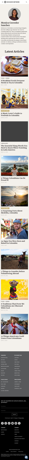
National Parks (4, 364)
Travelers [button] (17, 427)
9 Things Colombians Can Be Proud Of (13, 179)
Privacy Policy (21, 418)
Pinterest (16, 423)
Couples (16, 359)
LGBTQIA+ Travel (17, 370)
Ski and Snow (3, 368)
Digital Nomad (17, 375)
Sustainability (17, 384)
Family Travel (17, 362)
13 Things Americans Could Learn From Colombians (12, 337)
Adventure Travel (4, 357)
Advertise (3, 434)
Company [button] (3, 427)
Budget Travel (17, 373)
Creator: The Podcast (18, 436)
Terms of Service (13, 451)
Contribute (17, 440)
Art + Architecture (4, 381)
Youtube (12, 423)
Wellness (3, 375)
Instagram (5, 423)
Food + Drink (5, 78)
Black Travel (17, 368)
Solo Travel (17, 364)
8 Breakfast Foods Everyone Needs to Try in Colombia (13, 82)
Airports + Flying (18, 381)
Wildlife (2, 370)
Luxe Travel (17, 357)
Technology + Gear (18, 388)
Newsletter (17, 429)
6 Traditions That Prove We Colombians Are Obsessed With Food (12, 306)
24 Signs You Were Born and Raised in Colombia (13, 242)
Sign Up (14, 414)
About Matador (4, 429)
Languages (4, 143)
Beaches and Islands (5, 366)
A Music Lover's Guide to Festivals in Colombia (11, 114)
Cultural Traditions (5, 390)
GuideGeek (16, 443)
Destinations (17, 432)
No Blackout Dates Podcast (20, 438)
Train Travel (3, 362)
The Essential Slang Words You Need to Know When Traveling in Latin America (14, 148)
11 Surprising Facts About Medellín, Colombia (11, 212)
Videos (16, 434)
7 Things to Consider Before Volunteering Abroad (13, 272)
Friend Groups (17, 366)
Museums (2, 388)
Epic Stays (3, 359)
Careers (2, 432)
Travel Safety (17, 386)
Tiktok (9, 423)
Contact (7, 451)
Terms (16, 418)
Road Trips (3, 373)
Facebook (2, 423)
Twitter (19, 423)
